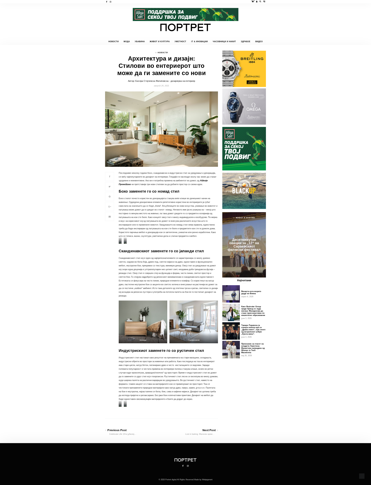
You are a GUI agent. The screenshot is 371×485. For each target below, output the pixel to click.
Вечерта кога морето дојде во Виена (251, 292)
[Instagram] (111, 2)
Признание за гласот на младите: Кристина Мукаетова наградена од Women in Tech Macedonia (253, 348)
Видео (259, 42)
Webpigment (207, 479)
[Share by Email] (109, 216)
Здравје (245, 42)
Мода (127, 42)
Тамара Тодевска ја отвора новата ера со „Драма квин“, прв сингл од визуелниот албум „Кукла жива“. (253, 329)
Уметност (180, 42)
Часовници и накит (224, 42)
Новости (113, 42)
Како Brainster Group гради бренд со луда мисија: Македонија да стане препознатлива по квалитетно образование (253, 310)
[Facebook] (107, 2)
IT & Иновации (199, 42)
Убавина (140, 42)
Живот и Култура (160, 42)
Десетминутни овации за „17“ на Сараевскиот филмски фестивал (244, 245)
